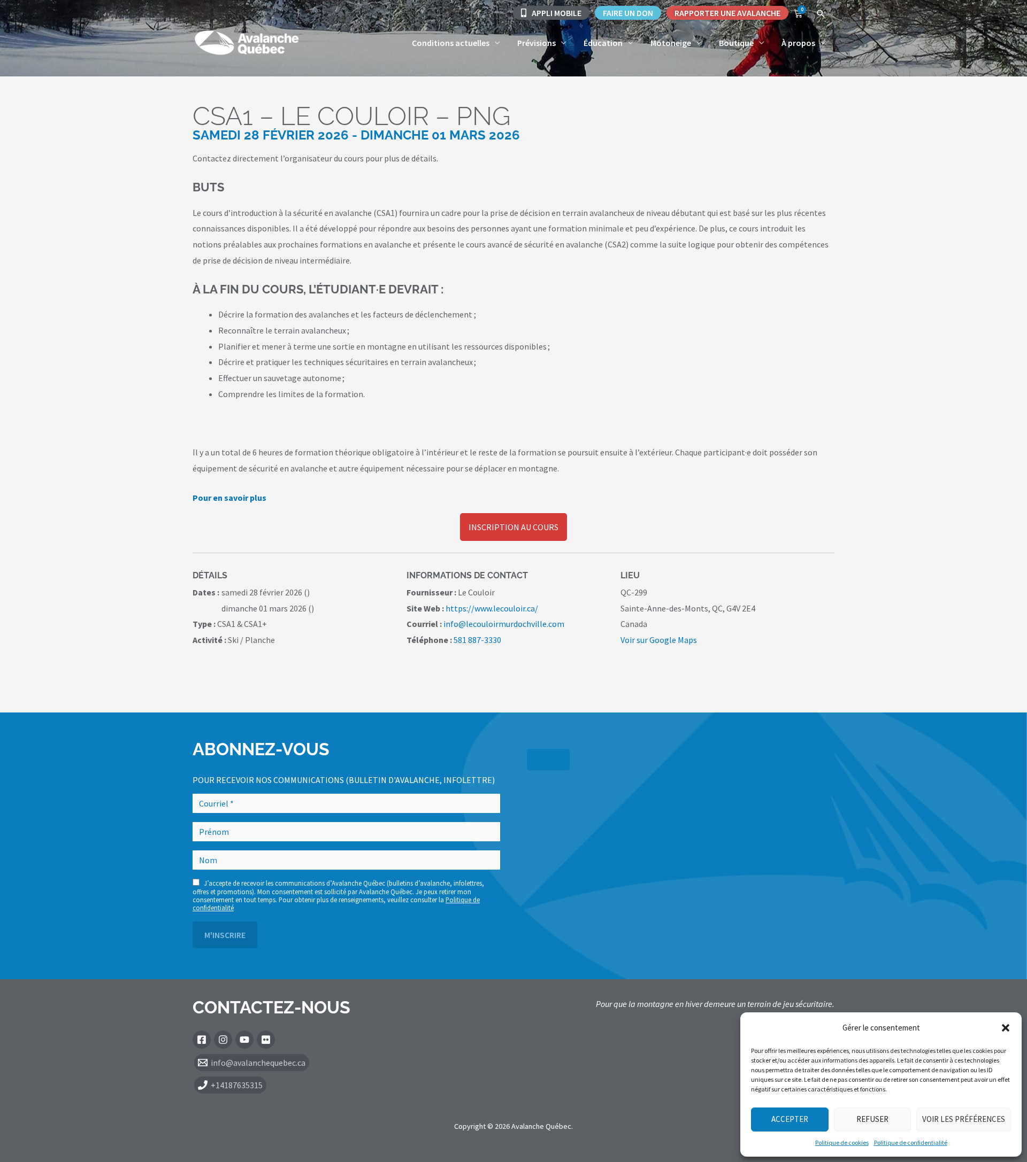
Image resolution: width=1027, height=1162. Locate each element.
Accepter (789, 1119)
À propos (798, 42)
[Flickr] (266, 1040)
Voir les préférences (963, 1119)
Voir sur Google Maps (658, 639)
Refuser (872, 1119)
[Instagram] (223, 1040)
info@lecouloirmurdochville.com (503, 623)
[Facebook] (202, 1040)
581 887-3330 (477, 639)
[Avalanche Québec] (246, 41)
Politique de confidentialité (910, 1142)
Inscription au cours (513, 527)
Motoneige (670, 42)
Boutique (736, 42)
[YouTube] (244, 1040)
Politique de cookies (842, 1142)
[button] (1005, 1027)
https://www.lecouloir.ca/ (492, 608)
